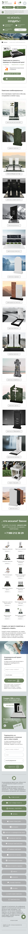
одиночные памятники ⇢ (14, 328)
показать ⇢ (7, 551)
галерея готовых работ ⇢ (14, 482)
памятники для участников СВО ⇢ (14, 122)
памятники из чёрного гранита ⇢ (14, 199)
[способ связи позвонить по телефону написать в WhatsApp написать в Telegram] (14, 675)
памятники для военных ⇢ (14, 225)
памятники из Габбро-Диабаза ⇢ (14, 431)
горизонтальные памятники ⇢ (14, 251)
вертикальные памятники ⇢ (14, 457)
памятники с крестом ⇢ (14, 405)
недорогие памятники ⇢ (14, 148)
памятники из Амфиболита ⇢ (14, 379)
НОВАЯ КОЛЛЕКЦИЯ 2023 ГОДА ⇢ (14, 174)
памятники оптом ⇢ (14, 508)
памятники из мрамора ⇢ (14, 276)
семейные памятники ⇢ (14, 354)
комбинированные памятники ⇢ (14, 302)
